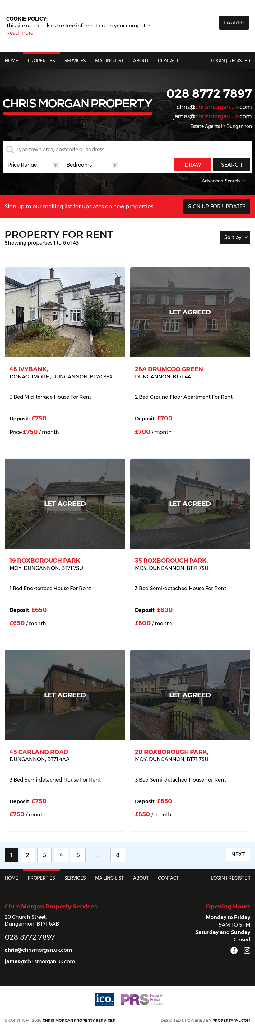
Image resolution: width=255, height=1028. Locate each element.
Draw (193, 165)
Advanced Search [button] (221, 181)
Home (11, 60)
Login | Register (230, 60)
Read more (19, 33)
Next (238, 854)
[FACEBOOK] (234, 950)
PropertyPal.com (231, 1020)
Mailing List (109, 60)
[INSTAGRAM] (247, 950)
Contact (168, 60)
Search (231, 165)
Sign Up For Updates (217, 206)
